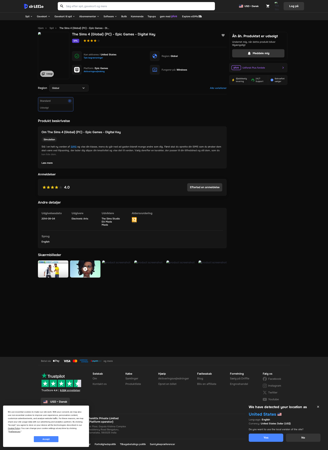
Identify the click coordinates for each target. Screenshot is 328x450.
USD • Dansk (251, 6)
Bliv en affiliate (206, 384)
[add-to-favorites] (223, 35)
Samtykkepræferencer (162, 444)
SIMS (74, 146)
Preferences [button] (14, 432)
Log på (293, 6)
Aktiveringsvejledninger (173, 378)
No (303, 437)
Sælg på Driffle (239, 378)
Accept (46, 439)
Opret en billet (167, 384)
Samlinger (131, 378)
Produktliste (133, 384)
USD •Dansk (58, 402)
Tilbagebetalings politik (133, 444)
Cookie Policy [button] (14, 428)
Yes (266, 437)
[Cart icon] (268, 6)
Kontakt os (100, 384)
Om (95, 378)
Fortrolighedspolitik (105, 444)
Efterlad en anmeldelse (205, 187)
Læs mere (47, 162)
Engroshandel (239, 384)
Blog (200, 378)
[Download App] (277, 6)
